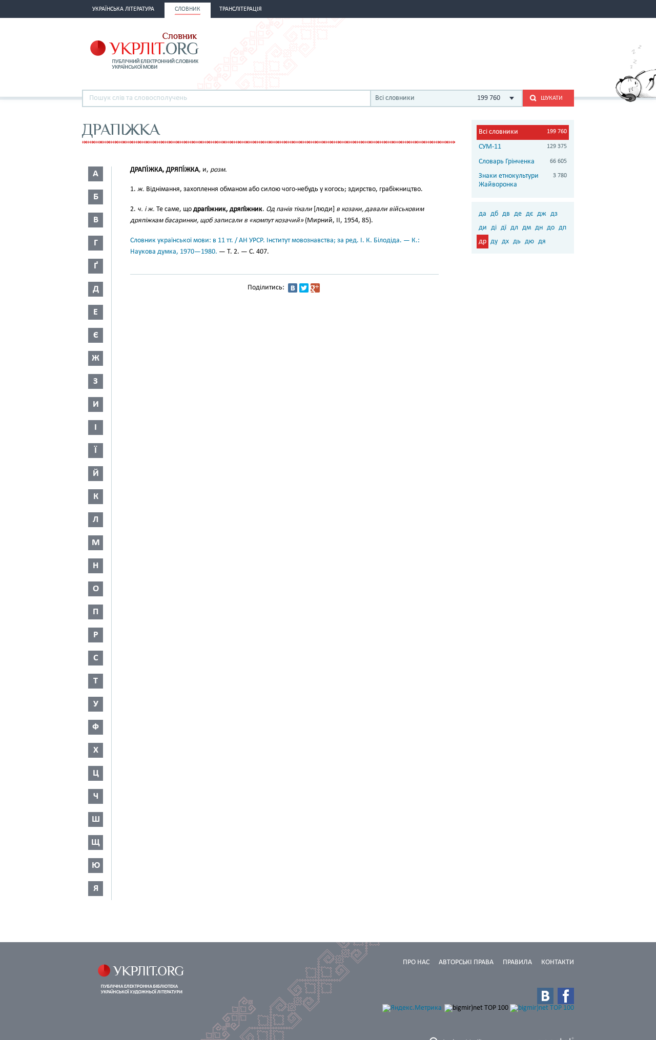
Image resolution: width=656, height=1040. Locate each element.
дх (505, 241)
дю (529, 241)
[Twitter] (304, 288)
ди (483, 228)
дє (529, 214)
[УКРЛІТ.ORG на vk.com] (545, 996)
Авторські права (466, 962)
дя (542, 241)
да (482, 214)
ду (494, 241)
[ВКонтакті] (292, 288)
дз (554, 214)
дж (541, 214)
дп (562, 228)
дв (506, 214)
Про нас (416, 962)
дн (539, 228)
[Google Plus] (315, 288)
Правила (517, 962)
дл (514, 228)
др (482, 241)
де (518, 214)
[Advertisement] (454, 49)
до (551, 228)
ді (494, 228)
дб (494, 214)
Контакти (557, 962)
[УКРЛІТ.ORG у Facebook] (566, 996)
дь (517, 241)
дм (526, 228)
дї (503, 228)
